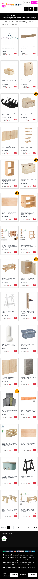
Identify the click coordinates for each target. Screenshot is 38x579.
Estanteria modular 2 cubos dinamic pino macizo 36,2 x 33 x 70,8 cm (9, 180)
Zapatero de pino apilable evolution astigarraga (8, 279)
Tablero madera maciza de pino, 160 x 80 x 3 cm (28, 444)
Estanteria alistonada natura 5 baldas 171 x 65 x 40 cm (28, 146)
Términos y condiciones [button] (28, 567)
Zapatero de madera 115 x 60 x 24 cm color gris (28, 378)
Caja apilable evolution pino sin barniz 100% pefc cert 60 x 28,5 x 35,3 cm (9, 444)
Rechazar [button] (23, 574)
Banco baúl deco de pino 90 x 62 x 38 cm (28, 114)
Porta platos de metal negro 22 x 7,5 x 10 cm (9, 114)
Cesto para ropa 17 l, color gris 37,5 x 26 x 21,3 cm (28, 345)
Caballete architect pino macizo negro (27, 477)
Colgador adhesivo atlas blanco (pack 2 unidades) (8, 345)
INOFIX (3, 348)
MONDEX (4, 51)
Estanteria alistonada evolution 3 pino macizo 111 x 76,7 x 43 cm (28, 246)
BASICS (22, 51)
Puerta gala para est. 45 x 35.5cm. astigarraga (8, 378)
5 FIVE (22, 381)
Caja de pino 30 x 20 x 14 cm (9, 80)
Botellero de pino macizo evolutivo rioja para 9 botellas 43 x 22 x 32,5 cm (9, 246)
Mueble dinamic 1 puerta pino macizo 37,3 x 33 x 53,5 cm (28, 279)
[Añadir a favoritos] (16, 51)
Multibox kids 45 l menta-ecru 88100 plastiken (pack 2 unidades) (9, 477)
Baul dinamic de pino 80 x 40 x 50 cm (28, 180)
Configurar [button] (32, 574)
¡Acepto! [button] (14, 574)
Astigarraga (5, 84)
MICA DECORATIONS (6, 117)
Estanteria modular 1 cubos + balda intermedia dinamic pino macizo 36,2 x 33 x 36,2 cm (28, 214)
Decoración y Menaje (21, 22)
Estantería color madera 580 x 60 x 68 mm (28, 47)
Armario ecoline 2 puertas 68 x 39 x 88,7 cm (9, 411)
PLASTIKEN (4, 480)
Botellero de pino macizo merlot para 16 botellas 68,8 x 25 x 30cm (28, 510)
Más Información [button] (6, 575)
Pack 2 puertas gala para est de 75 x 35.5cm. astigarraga (9, 146)
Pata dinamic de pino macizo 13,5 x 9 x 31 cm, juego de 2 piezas (9, 510)
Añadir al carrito (10, 58)
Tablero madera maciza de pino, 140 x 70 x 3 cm (9, 213)
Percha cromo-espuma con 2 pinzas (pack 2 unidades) (9, 47)
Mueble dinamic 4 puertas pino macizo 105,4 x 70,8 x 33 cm (28, 81)
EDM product (24, 348)
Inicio (5, 22)
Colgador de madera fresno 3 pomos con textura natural (28, 411)
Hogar (11, 22)
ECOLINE (4, 414)
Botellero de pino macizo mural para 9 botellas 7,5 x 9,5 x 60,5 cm (28, 312)
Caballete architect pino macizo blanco (8, 312)
